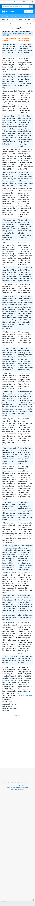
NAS (23, 33)
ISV (20, 33)
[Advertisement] (20, 754)
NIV (30, 33)
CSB (7, 33)
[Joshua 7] (33, 407)
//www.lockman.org (25, 695)
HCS (14, 33)
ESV (11, 33)
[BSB (4, 33)
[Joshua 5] (2, 407)
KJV (17, 33)
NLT (4, 35)
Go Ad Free (3, 902)
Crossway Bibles (8, 680)
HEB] (7, 35)
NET (26, 33)
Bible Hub (17, 715)
